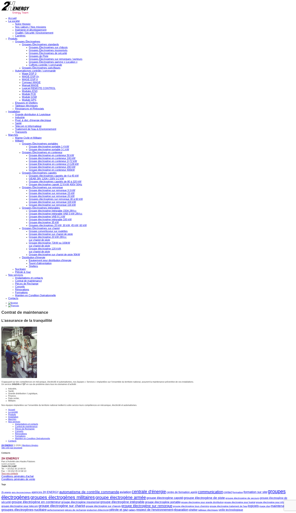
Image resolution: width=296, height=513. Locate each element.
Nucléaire (20, 269)
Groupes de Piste (38, 56)
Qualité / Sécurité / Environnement (34, 32)
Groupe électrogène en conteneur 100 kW (52, 158)
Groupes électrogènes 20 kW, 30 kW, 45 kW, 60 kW (58, 225)
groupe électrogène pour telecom (19, 506)
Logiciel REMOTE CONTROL (39, 88)
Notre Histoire (22, 23)
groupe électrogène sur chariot (62, 506)
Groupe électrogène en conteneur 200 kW (52, 166)
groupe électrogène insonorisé (80, 502)
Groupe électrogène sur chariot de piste (51, 234)
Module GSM (29, 96)
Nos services (15, 274)
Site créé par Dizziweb (11, 448)
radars (132, 509)
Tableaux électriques (26, 105)
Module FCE (29, 94)
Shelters (33, 266)
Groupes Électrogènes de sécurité (48, 53)
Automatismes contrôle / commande (35, 70)
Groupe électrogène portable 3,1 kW (49, 149)
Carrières (20, 35)
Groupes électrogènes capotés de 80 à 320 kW (55, 181)
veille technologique (231, 509)
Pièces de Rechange (26, 283)
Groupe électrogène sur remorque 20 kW (52, 196)
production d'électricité (98, 510)
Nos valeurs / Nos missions (30, 26)
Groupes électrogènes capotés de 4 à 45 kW (54, 175)
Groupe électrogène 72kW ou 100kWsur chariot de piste (49, 244)
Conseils (20, 286)
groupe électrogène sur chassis (103, 506)
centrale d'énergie (149, 491)
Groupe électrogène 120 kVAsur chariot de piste (45, 250)
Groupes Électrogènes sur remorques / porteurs (55, 58)
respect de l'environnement (154, 509)
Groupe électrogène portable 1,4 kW (49, 146)
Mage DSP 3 (29, 73)
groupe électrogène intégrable (122, 502)
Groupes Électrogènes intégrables (41, 207)
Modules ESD (30, 91)
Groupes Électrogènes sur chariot (41, 228)
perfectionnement (55, 510)
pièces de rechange (75, 510)
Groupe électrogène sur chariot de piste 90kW (54, 254)
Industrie (20, 117)
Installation (14, 111)
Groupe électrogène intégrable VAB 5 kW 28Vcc (55, 213)
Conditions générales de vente (18, 479)
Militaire (19, 140)
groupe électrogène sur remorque (146, 506)
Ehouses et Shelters (26, 102)
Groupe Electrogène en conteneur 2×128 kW (54, 164)
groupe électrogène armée (120, 497)
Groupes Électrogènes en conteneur (42, 152)
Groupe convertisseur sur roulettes (48, 231)
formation (238, 492)
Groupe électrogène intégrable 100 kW (50, 219)
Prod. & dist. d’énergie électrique (33, 120)
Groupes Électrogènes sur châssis (48, 47)
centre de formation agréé (182, 492)
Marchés (13, 134)
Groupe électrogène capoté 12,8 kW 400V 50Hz (55, 184)
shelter (193, 509)
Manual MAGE (30, 85)
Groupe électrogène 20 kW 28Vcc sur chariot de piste (48, 238)
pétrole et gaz (118, 509)
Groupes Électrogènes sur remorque (42, 187)
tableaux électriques (208, 510)
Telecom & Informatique (28, 126)
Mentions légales (30, 445)
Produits (12, 38)
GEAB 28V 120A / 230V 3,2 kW (46, 178)
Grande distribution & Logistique (33, 114)
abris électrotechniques (21, 492)
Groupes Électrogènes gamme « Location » (53, 61)
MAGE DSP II (30, 79)
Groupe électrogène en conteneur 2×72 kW (53, 161)
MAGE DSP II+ (30, 76)
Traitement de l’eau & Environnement (35, 129)
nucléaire (40, 509)
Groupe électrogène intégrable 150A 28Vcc (53, 210)
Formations (21, 292)
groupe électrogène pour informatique (274, 502)
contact (228, 492)
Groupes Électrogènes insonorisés (48, 50)
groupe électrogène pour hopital (239, 502)
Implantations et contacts (29, 277)
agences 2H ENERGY (45, 492)
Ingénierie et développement (30, 29)
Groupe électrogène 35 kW (44, 222)
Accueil (12, 18)
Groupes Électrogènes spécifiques (41, 67)
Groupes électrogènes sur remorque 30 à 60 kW (56, 199)
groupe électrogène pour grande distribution (202, 502)
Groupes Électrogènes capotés (39, 172)
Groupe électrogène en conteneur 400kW (52, 169)
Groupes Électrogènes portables (40, 143)
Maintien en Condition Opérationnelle (35, 295)
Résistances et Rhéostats (29, 108)
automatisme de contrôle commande (89, 492)
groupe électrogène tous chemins (191, 506)
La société (14, 21)
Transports (21, 131)
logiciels (253, 506)
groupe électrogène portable (163, 502)
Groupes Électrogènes (27, 41)
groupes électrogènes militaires (62, 497)
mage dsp (264, 506)
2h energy (6, 492)
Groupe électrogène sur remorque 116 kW (52, 204)
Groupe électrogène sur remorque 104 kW (52, 201)
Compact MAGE (31, 82)
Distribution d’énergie (33, 257)
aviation (125, 492)
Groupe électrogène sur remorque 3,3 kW (52, 190)
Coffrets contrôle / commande (45, 64)
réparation (181, 509)
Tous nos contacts (9, 473)
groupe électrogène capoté (164, 498)
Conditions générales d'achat (17, 476)
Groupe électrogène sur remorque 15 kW (52, 193)
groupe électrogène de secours (242, 498)
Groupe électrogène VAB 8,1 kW (47, 216)
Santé (18, 123)
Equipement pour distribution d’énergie (50, 260)
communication (210, 492)
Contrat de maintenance (28, 280)
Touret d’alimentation (40, 263)
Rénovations (22, 289)
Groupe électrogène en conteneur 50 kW (51, 155)
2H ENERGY (7, 445)
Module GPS (29, 99)
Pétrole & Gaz (23, 271)
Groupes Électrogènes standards (40, 44)
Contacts (13, 298)
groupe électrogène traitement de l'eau (228, 506)
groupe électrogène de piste (204, 498)
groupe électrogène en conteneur (36, 502)
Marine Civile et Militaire (28, 137)
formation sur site (255, 492)
